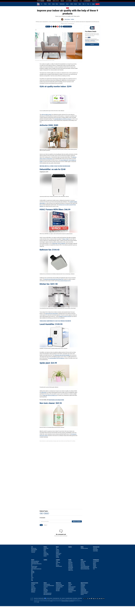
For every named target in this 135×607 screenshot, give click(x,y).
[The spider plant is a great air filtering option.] (59, 375)
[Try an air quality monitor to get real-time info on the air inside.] (59, 99)
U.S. (32, 546)
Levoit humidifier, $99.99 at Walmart (56, 358)
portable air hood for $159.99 (65, 316)
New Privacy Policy (41, 598)
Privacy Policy (87, 40)
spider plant (43, 392)
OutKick (45, 559)
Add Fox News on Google (67, 26)
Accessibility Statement (69, 598)
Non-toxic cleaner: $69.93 (51, 403)
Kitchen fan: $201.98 (49, 284)
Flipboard (57, 26)
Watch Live (58, 582)
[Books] (95, 0)
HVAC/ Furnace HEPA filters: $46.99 (55, 209)
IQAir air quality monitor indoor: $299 (55, 86)
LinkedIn (94, 598)
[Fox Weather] (75, 0)
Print (59, 26)
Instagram (88, 598)
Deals (41, 513)
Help (60, 598)
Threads (55, 26)
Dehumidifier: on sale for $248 (52, 169)
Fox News (38, 4)
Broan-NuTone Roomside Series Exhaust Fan (54, 279)
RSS (98, 598)
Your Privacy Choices (49, 598)
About (69, 582)
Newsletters (100, 598)
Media (82, 546)
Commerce (46, 513)
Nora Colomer (67, 19)
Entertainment (96, 546)
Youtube (90, 598)
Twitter (53, 26)
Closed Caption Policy (56, 598)
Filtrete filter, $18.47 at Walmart (58, 243)
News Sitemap (75, 598)
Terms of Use (93, 40)
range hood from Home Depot (51, 313)
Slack (96, 598)
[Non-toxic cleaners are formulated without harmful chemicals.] (59, 415)
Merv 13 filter (66, 239)
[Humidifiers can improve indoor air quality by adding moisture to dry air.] (59, 336)
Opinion (70, 546)
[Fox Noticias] (87, 0)
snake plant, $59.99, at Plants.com (50, 395)
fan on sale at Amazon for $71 (64, 280)
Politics (45, 546)
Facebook (51, 26)
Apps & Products (84, 582)
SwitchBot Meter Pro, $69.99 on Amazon (62, 118)
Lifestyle (58, 559)
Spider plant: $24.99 (48, 363)
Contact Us (63, 598)
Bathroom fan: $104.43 (49, 250)
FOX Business (96, 559)
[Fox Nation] (62, 0)
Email (61, 26)
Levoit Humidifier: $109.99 (51, 324)
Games (45, 582)
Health (69, 559)
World (57, 546)
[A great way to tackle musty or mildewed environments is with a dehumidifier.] (59, 184)
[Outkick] (81, 0)
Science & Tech (34, 582)
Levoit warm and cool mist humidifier (62, 355)
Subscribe (92, 44)
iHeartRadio (104, 598)
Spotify (102, 598)
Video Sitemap (80, 598)
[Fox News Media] (49, 0)
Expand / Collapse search (91, 4)
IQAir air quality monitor (46, 114)
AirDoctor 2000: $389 (49, 125)
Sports (32, 559)
